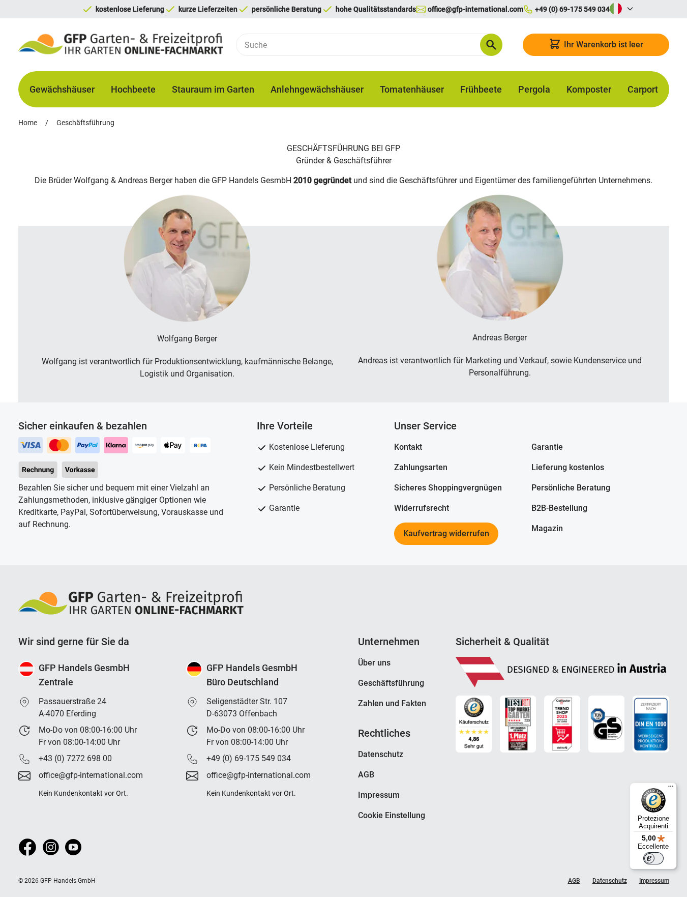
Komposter (588, 89)
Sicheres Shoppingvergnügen (448, 488)
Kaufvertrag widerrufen (446, 533)
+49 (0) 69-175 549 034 (248, 758)
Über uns (374, 663)
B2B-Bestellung (559, 508)
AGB (366, 774)
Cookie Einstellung (391, 815)
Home (27, 123)
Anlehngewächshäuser (317, 89)
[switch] (653, 858)
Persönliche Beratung (570, 488)
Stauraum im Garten (213, 89)
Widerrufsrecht (421, 508)
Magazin (547, 528)
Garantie (547, 447)
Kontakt (408, 447)
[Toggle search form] (491, 45)
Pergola (534, 89)
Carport (643, 89)
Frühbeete (481, 89)
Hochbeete (133, 89)
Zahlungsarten (420, 467)
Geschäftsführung (85, 123)
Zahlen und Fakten (392, 703)
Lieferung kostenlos (567, 467)
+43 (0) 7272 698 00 (75, 758)
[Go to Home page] (121, 45)
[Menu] (671, 789)
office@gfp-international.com (91, 775)
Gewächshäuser (62, 89)
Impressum (379, 795)
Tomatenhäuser (412, 89)
